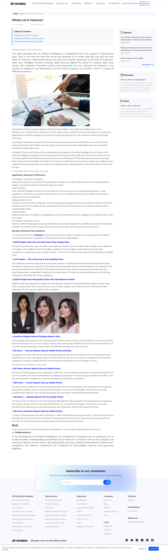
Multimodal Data (52, 527)
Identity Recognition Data (55, 515)
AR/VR (79, 511)
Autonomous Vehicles (85, 508)
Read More (146, 65)
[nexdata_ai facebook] (137, 540)
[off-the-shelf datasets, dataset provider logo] (18, 4)
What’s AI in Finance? (34, 14)
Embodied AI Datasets (21, 504)
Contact (144, 3)
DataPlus (107, 530)
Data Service (62, 3)
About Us (107, 500)
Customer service (129, 3)
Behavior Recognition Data (56, 511)
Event (106, 515)
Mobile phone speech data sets (28, 41)
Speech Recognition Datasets (24, 515)
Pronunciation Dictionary (22, 527)
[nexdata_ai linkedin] (147, 540)
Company (100, 3)
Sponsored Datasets (136, 522)
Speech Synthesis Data (54, 523)
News (22, 14)
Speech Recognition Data (55, 519)
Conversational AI (84, 515)
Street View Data (52, 504)
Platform (88, 3)
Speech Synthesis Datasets (22, 519)
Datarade (107, 534)
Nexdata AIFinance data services (29, 38)
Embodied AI (82, 500)
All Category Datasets (20, 500)
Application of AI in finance (26, 35)
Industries (76, 3)
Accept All (153, 549)
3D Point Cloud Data (53, 500)
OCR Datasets (17, 523)
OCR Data (49, 508)
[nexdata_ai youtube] (152, 540)
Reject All (143, 549)
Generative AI (82, 504)
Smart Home (82, 519)
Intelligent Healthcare (85, 527)
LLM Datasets (17, 508)
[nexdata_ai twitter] (142, 540)
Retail (79, 523)
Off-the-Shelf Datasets (42, 3)
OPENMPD (108, 526)
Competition (114, 3)
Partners (107, 508)
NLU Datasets (17, 530)
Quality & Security (111, 511)
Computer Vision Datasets (22, 511)
